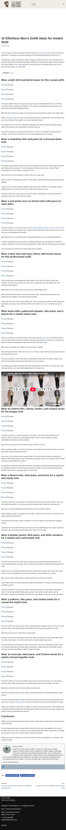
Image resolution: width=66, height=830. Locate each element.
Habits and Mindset (12, 775)
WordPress (17, 809)
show (11, 73)
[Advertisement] (33, 24)
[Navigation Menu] (34, 4)
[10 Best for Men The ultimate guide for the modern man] (15, 4)
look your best (45, 304)
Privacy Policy (5, 798)
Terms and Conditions (8, 800)
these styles (18, 64)
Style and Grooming (27, 775)
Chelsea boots (19, 702)
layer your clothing (32, 352)
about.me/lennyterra (10, 762)
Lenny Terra (6, 45)
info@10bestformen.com (9, 820)
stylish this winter (44, 338)
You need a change (44, 53)
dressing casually (10, 118)
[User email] (3, 767)
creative (8, 187)
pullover (58, 626)
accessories (41, 444)
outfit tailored (16, 125)
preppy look (8, 456)
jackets (9, 571)
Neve (3, 809)
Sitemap (4, 825)
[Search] (63, 4)
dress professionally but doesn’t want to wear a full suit (46, 228)
